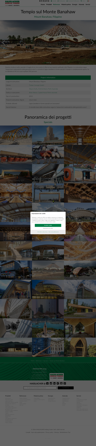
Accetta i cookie (48, 225)
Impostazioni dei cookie (48, 228)
